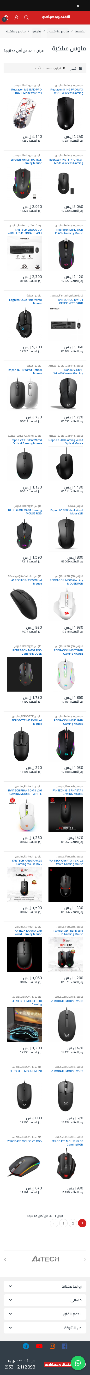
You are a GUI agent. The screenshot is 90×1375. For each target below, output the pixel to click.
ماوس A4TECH (33, 575)
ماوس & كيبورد (58, 31)
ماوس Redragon (73, 85)
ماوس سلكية (34, 295)
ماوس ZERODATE (31, 716)
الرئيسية (80, 31)
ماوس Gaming (74, 365)
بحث (26, 17)
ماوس (36, 31)
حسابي (16, 17)
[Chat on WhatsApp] (78, 1363)
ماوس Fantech (74, 786)
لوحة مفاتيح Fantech (30, 225)
